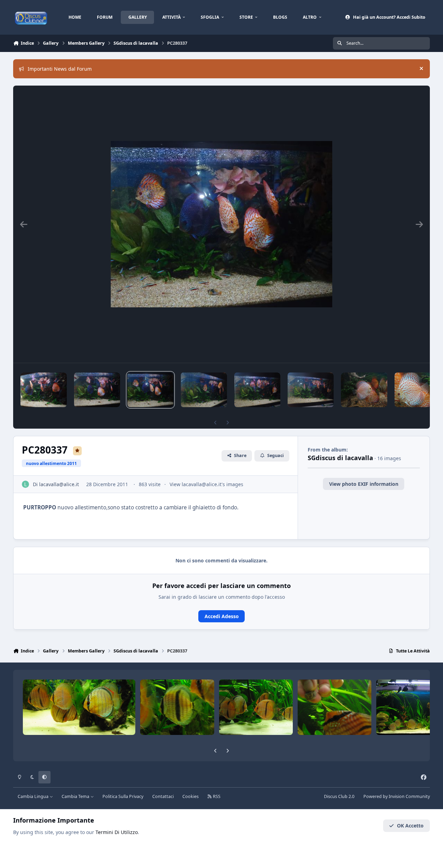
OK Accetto (410, 825)
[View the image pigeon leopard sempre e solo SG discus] (364, 389)
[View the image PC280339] (43, 389)
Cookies (190, 796)
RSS (216, 796)
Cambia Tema (76, 796)
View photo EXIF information (363, 484)
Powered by (396, 796)
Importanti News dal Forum (60, 68)
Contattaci (163, 796)
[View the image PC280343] (257, 389)
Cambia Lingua (33, 796)
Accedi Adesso (222, 616)
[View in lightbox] (221, 224)
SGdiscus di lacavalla (340, 458)
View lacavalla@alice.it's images (206, 484)
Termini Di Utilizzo (117, 832)
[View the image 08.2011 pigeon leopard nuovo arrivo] (413, 389)
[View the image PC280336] (204, 389)
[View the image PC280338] (97, 389)
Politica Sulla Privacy (122, 796)
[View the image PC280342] (311, 389)
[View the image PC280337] (150, 389)
